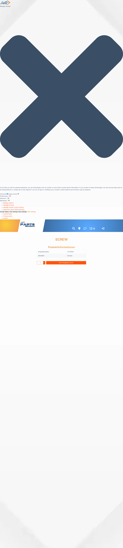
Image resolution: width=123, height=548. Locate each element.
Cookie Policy (7, 214)
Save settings (22, 211)
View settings (13, 211)
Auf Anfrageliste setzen (66, 262)
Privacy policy (7, 216)
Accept (2, 211)
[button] (61, 96)
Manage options (8, 203)
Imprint (5, 218)
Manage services (8, 205)
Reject (7, 211)
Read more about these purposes (13, 209)
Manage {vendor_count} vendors (13, 207)
